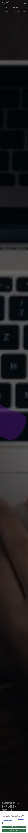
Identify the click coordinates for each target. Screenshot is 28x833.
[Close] (25, 813)
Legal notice (9, 820)
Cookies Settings (14, 823)
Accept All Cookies (14, 830)
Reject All (14, 826)
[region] (14, 822)
